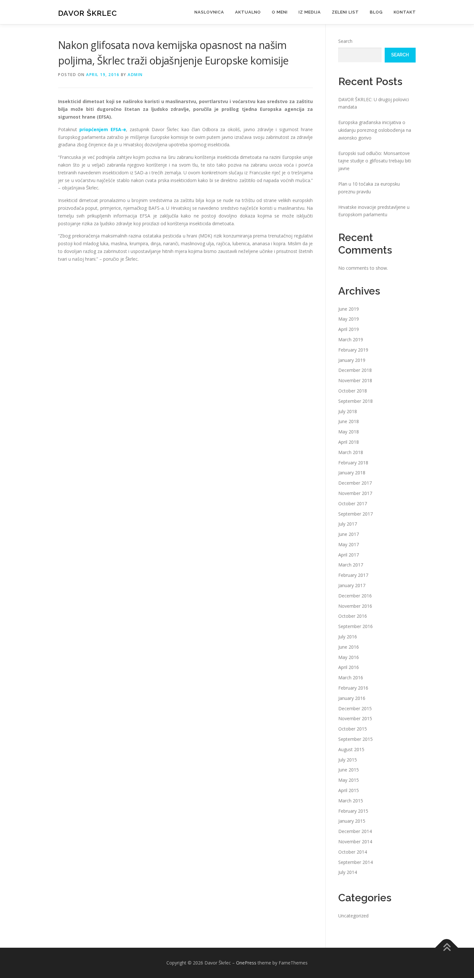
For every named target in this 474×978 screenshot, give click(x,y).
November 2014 (355, 841)
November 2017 (355, 493)
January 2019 (351, 360)
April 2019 (348, 329)
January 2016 (351, 698)
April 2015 (348, 790)
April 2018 (348, 442)
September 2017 (355, 514)
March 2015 (350, 801)
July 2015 (347, 760)
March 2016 (350, 677)
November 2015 (355, 718)
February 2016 (353, 688)
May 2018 (348, 432)
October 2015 (352, 729)
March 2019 (350, 339)
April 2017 (348, 555)
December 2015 (355, 708)
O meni (280, 12)
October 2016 (352, 616)
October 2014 (352, 852)
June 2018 (348, 421)
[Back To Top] (446, 947)
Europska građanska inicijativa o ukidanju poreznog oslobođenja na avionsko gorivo (374, 130)
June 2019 (348, 309)
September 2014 (355, 862)
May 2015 (348, 780)
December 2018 (355, 370)
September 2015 (355, 739)
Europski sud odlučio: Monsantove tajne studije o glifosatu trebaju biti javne (374, 161)
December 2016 (355, 596)
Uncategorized (353, 916)
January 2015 (351, 821)
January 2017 (351, 585)
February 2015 (353, 811)
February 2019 (353, 350)
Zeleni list (345, 12)
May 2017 (348, 544)
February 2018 (353, 463)
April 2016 (348, 667)
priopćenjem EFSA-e (102, 129)
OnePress (246, 963)
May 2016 (348, 657)
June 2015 (348, 770)
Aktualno (248, 12)
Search (345, 41)
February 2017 (353, 575)
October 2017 (352, 503)
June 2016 (348, 647)
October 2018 (352, 391)
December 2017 (355, 483)
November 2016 (355, 606)
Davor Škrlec (87, 13)
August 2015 (351, 749)
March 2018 (350, 452)
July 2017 (347, 524)
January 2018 (351, 473)
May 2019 (348, 319)
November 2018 (355, 380)
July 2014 (347, 872)
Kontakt (405, 12)
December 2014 (355, 831)
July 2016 (347, 637)
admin (135, 74)
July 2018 (347, 411)
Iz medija (310, 12)
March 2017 (350, 565)
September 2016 (355, 626)
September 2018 (355, 401)
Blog (376, 12)
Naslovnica (209, 12)
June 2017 (348, 534)
